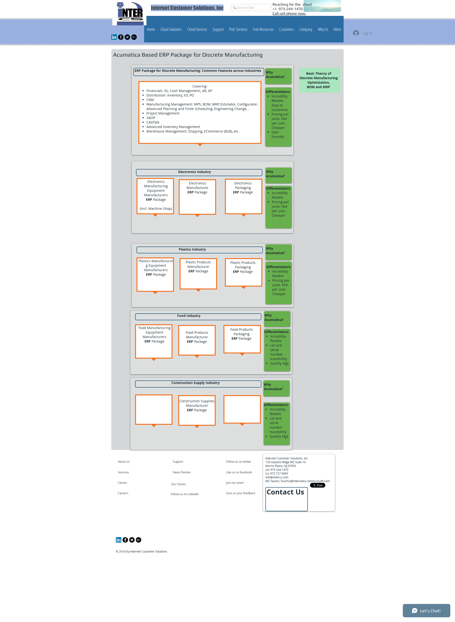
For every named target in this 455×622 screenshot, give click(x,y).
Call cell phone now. (289, 13)
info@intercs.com (276, 477)
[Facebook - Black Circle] (120, 37)
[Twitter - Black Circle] (127, 37)
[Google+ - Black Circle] (134, 37)
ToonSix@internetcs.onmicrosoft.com (305, 481)
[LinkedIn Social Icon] (114, 37)
